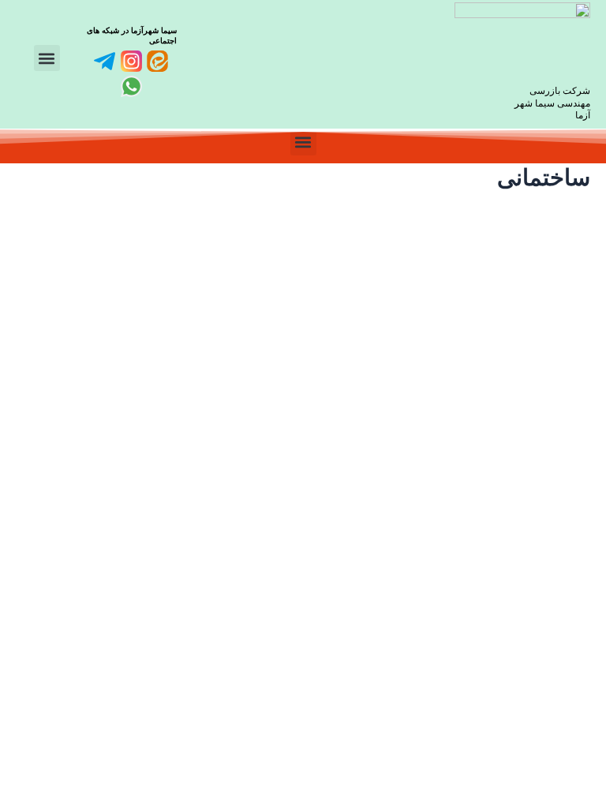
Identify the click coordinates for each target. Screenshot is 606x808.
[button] (47, 58)
